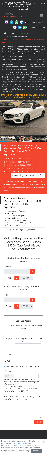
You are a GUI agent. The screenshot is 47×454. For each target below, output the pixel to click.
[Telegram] (11, 22)
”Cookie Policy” (22, 443)
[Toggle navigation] (41, 15)
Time (8, 278)
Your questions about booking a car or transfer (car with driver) (23, 398)
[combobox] (9, 376)
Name (8, 354)
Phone (7, 371)
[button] (12, 138)
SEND (39, 422)
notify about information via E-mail (23, 367)
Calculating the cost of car (25, 175)
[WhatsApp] (16, 22)
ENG (42, 4)
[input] (17, 271)
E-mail (8, 361)
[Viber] (6, 22)
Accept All (36, 451)
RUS (36, 4)
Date (8, 267)
